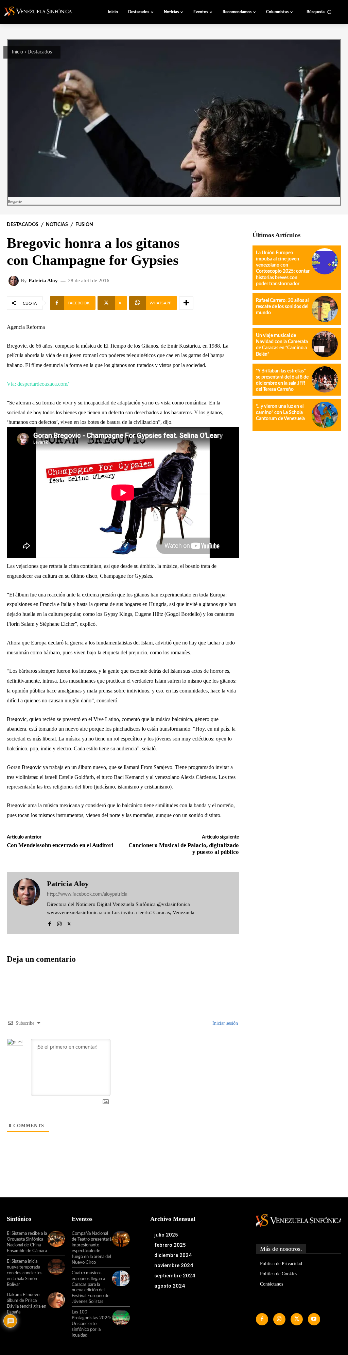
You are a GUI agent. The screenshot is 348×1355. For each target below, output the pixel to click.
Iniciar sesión (224, 1023)
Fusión (84, 224)
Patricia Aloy (43, 280)
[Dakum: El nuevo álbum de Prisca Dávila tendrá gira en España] (56, 1300)
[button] (319, 12)
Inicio (17, 52)
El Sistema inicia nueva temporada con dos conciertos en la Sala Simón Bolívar (24, 1273)
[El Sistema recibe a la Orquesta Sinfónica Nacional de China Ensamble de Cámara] (56, 1239)
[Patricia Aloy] (14, 281)
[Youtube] (314, 1319)
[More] (186, 303)
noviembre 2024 (173, 1265)
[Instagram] (59, 922)
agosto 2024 (169, 1286)
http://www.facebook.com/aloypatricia (87, 894)
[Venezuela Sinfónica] (42, 11)
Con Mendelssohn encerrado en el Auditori (60, 845)
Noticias (57, 224)
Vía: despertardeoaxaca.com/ (38, 384)
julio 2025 (166, 1235)
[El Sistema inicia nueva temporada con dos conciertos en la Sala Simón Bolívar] (56, 1267)
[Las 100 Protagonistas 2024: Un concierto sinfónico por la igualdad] (120, 1317)
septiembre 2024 (174, 1276)
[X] (69, 922)
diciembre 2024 (173, 1255)
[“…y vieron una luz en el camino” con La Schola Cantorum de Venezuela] (325, 415)
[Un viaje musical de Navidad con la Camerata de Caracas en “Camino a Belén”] (325, 344)
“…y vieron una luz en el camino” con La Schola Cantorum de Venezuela (280, 412)
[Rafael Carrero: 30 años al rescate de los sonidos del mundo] (325, 309)
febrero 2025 (170, 1245)
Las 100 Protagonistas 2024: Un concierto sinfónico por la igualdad (91, 1324)
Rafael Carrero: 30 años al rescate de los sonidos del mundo (282, 306)
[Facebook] (49, 922)
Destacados (40, 52)
